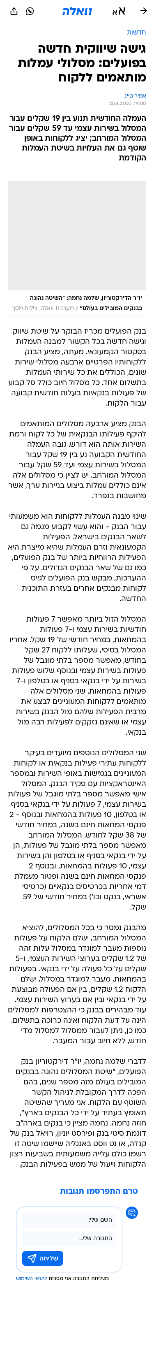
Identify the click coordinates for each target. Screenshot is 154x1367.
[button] (119, 11)
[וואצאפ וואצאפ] (30, 11)
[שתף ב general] (13, 11)
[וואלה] (77, 11)
